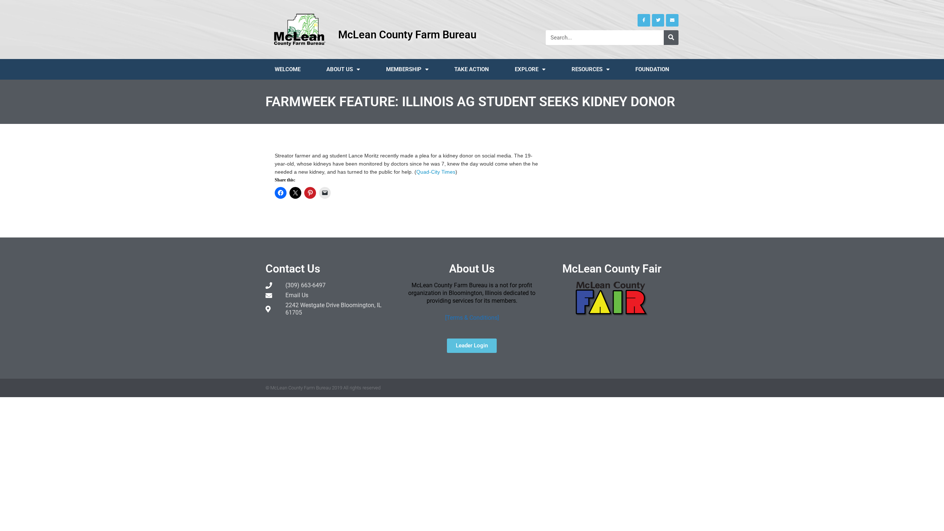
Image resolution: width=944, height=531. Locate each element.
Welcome (288, 69)
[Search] (671, 37)
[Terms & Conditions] (472, 317)
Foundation (652, 69)
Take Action (471, 69)
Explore (526, 69)
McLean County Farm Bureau (407, 34)
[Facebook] (644, 20)
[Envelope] (672, 20)
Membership (403, 69)
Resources (587, 69)
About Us (339, 69)
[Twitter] (658, 20)
